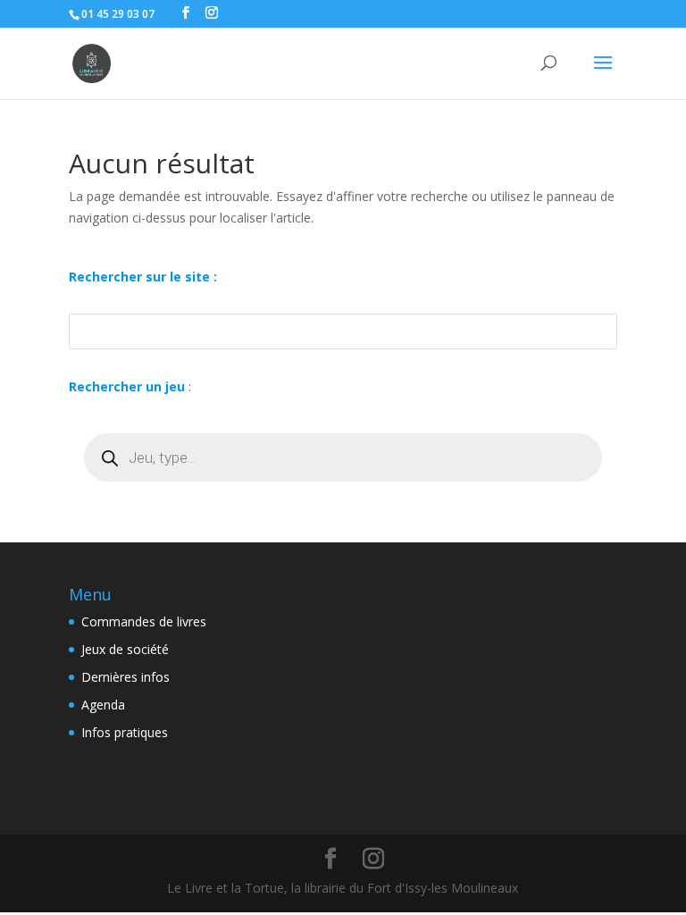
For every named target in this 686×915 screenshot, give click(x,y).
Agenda (103, 704)
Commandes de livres (143, 621)
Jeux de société (125, 649)
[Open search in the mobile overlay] (343, 457)
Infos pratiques (124, 732)
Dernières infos (125, 676)
